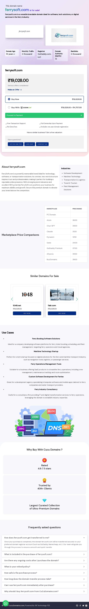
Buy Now (27, 313)
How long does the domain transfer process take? (27, 579)
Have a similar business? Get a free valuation (44, 132)
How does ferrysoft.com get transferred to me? (26, 537)
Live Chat (29, 144)
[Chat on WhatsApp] (6, 603)
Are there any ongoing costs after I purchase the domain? (31, 560)
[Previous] (12, 299)
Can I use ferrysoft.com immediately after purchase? (29, 585)
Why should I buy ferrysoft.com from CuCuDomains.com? (31, 591)
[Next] (77, 299)
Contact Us (42, 144)
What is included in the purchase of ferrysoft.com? (28, 554)
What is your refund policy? (17, 566)
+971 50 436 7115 (16, 144)
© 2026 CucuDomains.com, (13, 605)
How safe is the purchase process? (20, 573)
